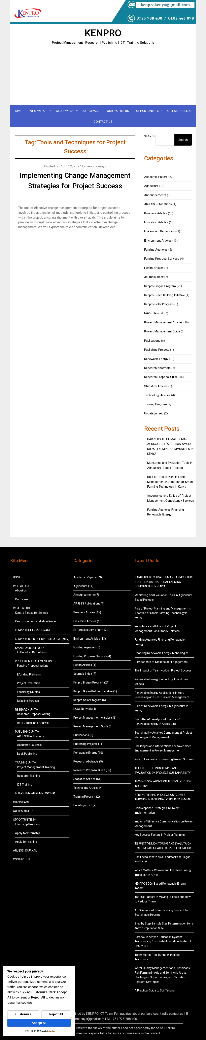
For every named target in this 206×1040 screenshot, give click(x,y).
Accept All (39, 1023)
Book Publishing (27, 753)
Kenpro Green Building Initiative (164, 295)
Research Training (28, 775)
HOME (18, 111)
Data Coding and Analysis (33, 722)
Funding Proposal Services (161, 258)
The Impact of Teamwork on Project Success (163, 670)
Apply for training (26, 841)
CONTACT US (103, 122)
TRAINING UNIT (24, 762)
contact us (176, 1014)
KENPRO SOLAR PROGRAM (32, 630)
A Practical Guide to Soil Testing (155, 990)
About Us (21, 590)
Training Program (155, 404)
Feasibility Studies (28, 692)
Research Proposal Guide (161, 377)
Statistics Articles (156, 386)
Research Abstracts (157, 368)
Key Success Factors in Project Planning (160, 834)
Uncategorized (153, 413)
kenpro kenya (96, 166)
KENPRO (103, 33)
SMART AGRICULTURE (29, 647)
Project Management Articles (163, 322)
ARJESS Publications (158, 204)
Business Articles (155, 213)
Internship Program (27, 824)
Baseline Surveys (28, 700)
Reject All (56, 1014)
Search (150, 136)
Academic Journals (29, 744)
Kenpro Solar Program (159, 304)
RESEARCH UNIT (25, 709)
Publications (152, 340)
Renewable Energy (156, 359)
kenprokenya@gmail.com (86, 1019)
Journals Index (154, 277)
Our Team (21, 599)
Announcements (155, 195)
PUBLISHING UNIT (26, 731)
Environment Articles (158, 240)
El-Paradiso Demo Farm (160, 231)
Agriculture (151, 186)
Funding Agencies (156, 249)
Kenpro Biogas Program (160, 286)
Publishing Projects (156, 349)
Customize (23, 1014)
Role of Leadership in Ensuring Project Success (164, 759)
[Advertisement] (103, 75)
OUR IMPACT (91, 111)
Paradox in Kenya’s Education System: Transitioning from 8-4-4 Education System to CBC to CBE (164, 941)
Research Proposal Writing (33, 714)
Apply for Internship (27, 833)
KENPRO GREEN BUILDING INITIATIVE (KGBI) (42, 639)
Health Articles (154, 268)
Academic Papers (156, 177)
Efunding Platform (29, 674)
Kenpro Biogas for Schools (31, 612)
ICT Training (24, 784)
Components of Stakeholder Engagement (161, 661)
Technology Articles (157, 395)
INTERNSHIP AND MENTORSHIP (35, 793)
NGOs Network (154, 313)
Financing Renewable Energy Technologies (161, 653)
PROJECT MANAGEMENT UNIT (34, 661)
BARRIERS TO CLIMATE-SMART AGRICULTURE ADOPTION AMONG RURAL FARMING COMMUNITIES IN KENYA (164, 582)
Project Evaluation (28, 683)
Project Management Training (36, 767)
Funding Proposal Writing (32, 665)
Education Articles (156, 222)
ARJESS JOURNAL (179, 111)
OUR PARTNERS (118, 111)
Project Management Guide (162, 331)
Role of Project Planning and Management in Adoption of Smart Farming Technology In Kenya (170, 481)
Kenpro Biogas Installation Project (36, 621)
